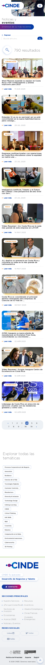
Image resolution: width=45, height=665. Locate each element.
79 (31, 427)
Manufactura (9, 492)
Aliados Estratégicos (33, 609)
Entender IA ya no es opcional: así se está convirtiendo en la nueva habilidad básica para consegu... (21, 119)
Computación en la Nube (13, 534)
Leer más (8, 89)
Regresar (7, 35)
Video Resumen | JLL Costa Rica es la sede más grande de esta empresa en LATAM (21, 227)
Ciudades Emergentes (29, 618)
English (36, 657)
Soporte (28, 657)
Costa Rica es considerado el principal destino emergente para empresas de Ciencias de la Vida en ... (19, 298)
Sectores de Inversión (9, 610)
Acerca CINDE (10, 619)
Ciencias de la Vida (11, 479)
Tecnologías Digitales (12, 484)
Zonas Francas (30, 613)
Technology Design (11, 500)
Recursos (28, 601)
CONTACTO (12, 587)
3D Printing (8, 546)
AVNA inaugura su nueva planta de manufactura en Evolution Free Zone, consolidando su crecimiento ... (19, 335)
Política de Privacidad (14, 657)
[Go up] (40, 660)
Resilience (8, 475)
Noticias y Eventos (12, 623)
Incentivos (28, 605)
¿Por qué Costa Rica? (13, 605)
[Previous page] (8, 423)
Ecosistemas (9, 615)
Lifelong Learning (10, 505)
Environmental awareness (13, 538)
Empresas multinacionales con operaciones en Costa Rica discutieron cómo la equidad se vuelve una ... (22, 155)
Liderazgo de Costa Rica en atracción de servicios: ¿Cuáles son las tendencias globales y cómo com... (20, 406)
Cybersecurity (9, 542)
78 (25, 427)
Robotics (8, 530)
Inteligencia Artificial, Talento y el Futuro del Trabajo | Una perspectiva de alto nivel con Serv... (21, 191)
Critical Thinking (10, 513)
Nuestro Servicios (11, 601)
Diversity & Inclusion (12, 496)
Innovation (8, 471)
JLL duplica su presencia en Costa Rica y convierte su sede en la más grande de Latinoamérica (20, 262)
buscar (39, 39)
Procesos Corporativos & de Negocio (17, 467)
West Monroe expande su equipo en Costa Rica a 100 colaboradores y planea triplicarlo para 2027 (21, 82)
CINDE (7, 509)
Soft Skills (8, 517)
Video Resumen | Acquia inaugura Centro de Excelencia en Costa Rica (22, 370)
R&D (6, 521)
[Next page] (36, 426)
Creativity (8, 525)
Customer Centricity (11, 488)
